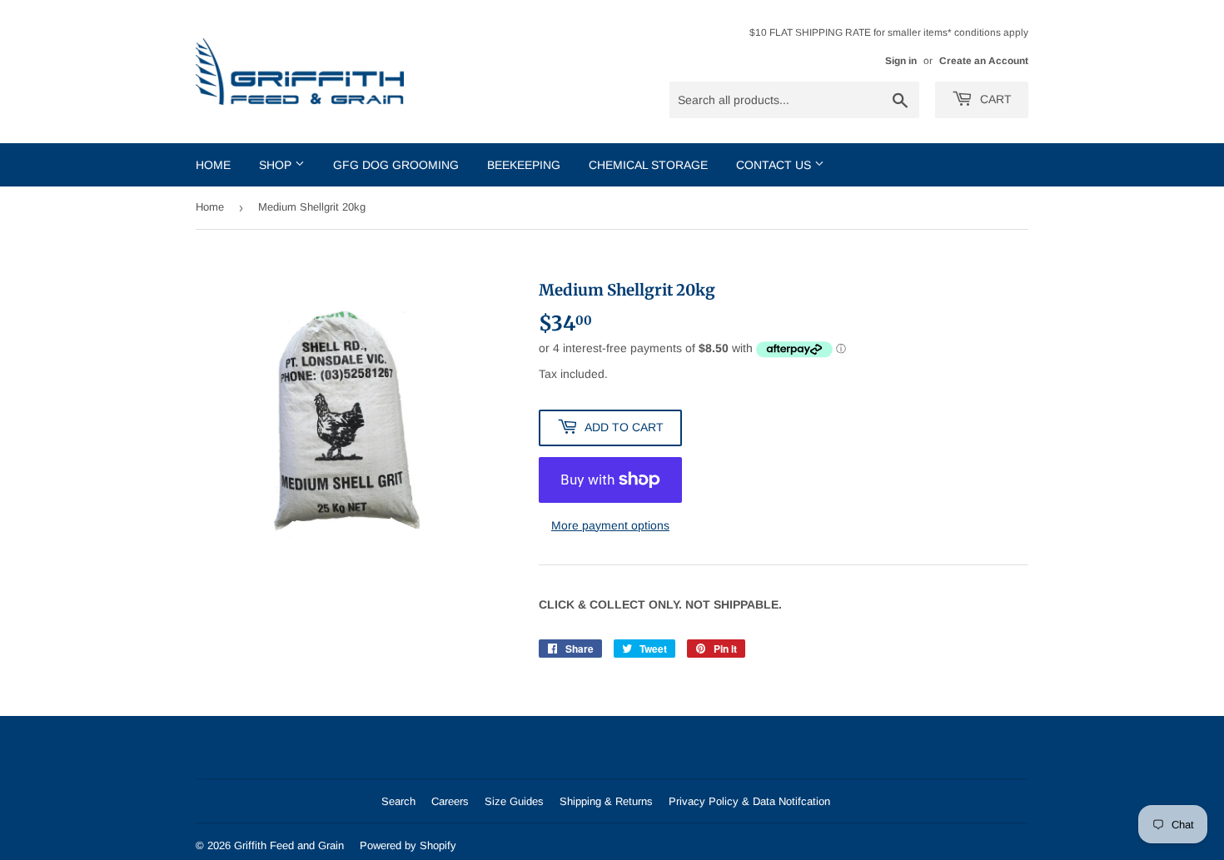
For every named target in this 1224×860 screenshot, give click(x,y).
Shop (277, 165)
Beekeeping (523, 165)
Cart (994, 99)
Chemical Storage (648, 165)
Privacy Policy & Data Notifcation (749, 801)
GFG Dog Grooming (396, 165)
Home (213, 165)
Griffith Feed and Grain (289, 845)
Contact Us (775, 165)
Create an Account (983, 61)
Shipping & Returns (606, 801)
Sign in (901, 61)
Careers (450, 801)
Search (398, 801)
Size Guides (514, 801)
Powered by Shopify (408, 845)
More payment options (610, 525)
